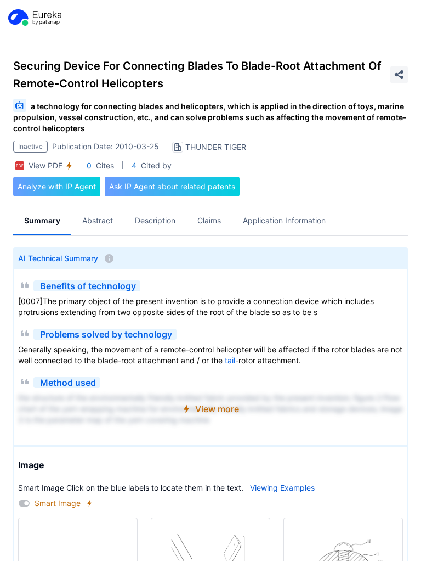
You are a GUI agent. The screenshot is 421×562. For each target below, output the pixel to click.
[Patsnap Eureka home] (34, 17)
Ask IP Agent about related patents (172, 186)
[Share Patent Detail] (399, 74)
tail (230, 360)
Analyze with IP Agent (57, 186)
